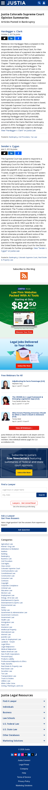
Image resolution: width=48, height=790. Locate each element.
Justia (27, 749)
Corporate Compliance (9, 585)
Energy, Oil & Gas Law (9, 598)
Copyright (4, 583)
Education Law (6, 590)
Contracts (5, 581)
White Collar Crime (8, 683)
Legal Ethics (5, 644)
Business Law (6, 559)
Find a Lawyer (8, 484)
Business (7, 712)
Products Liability (7, 659)
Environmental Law (8, 605)
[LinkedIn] (12, 754)
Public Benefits (6, 664)
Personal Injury (6, 656)
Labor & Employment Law (11, 639)
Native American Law (9, 651)
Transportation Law (8, 676)
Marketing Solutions (13, 740)
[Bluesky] (29, 754)
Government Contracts (9, 615)
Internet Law (6, 634)
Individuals (8, 706)
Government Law (7, 617)
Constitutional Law (8, 573)
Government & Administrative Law (14, 612)
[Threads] (25, 754)
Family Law (5, 610)
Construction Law (7, 576)
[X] (32, 754)
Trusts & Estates (7, 678)
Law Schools (9, 718)
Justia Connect (24, 760)
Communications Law (9, 571)
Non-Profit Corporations (10, 654)
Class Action (5, 566)
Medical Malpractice (8, 649)
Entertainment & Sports (10, 600)
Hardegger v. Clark (11, 31)
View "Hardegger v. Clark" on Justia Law (18, 130)
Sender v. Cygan (10, 146)
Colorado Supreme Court (28, 257)
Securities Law (6, 671)
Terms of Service (24, 777)
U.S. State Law (10, 729)
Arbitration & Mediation (10, 549)
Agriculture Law (7, 544)
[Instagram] (22, 754)
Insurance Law (6, 627)
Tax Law (34, 137)
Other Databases (11, 735)
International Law (7, 632)
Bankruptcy (13, 137)
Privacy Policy (24, 781)
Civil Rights (5, 563)
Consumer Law (7, 578)
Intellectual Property (8, 629)
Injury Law (5, 625)
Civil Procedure (24, 137)
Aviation (4, 551)
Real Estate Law (7, 669)
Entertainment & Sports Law (12, 603)
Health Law (5, 620)
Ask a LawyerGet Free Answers (10, 517)
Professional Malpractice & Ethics (13, 661)
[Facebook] (19, 754)
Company (24, 769)
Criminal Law (6, 588)
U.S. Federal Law (11, 723)
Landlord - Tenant (8, 642)
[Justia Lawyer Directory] (35, 754)
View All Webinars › (24, 428)
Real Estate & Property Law (11, 666)
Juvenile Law (5, 637)
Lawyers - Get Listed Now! (24, 503)
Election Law (6, 593)
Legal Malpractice (7, 647)
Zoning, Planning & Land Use (12, 686)
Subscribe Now (24, 472)
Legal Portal (24, 765)
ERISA (3, 607)
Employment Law (7, 595)
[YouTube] (15, 754)
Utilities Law (5, 681)
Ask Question (24, 530)
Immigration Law (7, 622)
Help (24, 773)
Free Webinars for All (12, 375)
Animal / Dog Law (8, 546)
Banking (4, 554)
